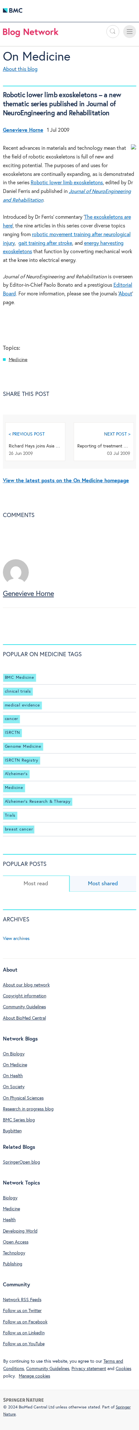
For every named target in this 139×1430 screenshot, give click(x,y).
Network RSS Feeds (22, 1300)
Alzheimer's (16, 774)
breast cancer (19, 829)
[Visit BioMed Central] (12, 12)
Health (9, 1220)
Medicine (18, 359)
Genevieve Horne (28, 594)
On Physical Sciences (23, 1098)
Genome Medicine (23, 746)
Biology (10, 1198)
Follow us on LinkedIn (24, 1333)
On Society (14, 1087)
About (125, 294)
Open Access (15, 1242)
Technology (14, 1253)
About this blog (20, 69)
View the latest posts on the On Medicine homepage (66, 480)
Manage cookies (34, 1376)
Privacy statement (88, 1369)
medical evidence (22, 705)
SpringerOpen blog (21, 1162)
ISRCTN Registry (21, 760)
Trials (10, 815)
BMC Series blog (19, 1120)
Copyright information (24, 996)
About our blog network (26, 985)
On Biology (14, 1054)
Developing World (20, 1231)
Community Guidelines (24, 1007)
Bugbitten (12, 1131)
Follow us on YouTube (24, 1344)
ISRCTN (12, 733)
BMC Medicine (19, 678)
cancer (11, 719)
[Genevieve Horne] (16, 583)
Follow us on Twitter (22, 1311)
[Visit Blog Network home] (31, 34)
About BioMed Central (24, 1018)
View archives (16, 938)
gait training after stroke (45, 243)
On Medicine (36, 57)
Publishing (12, 1264)
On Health (13, 1076)
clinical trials (18, 691)
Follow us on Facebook (25, 1322)
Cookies (123, 1369)
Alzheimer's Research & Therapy (38, 802)
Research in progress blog (28, 1109)
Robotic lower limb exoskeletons (67, 182)
